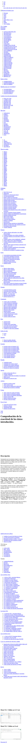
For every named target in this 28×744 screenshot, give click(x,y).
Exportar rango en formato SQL (11, 350)
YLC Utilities (7, 24)
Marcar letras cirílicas (9, 217)
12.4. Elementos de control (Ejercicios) (13, 601)
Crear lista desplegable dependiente (12, 276)
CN (13, 8)
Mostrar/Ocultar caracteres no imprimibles (13, 223)
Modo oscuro (7, 377)
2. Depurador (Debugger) (10, 578)
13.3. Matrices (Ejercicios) (10, 605)
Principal (6, 13)
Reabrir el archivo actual (9, 383)
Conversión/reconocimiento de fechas (12, 255)
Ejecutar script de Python (9, 399)
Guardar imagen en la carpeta (10, 313)
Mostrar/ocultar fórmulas (9, 295)
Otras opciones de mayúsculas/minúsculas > (14, 199)
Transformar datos (8, 407)
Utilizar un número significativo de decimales (14, 247)
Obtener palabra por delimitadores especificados (15, 213)
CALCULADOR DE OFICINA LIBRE (10, 641)
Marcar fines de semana (9, 260)
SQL (5, 18)
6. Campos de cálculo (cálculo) (11, 620)
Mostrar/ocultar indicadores (10, 308)
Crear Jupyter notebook (9, 354)
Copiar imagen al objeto (9, 312)
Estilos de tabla (4, 331)
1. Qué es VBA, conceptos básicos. (12, 577)
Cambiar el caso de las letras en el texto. (13, 536)
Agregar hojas (7, 321)
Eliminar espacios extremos (10, 204)
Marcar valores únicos (9, 268)
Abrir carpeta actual (8, 385)
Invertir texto (7, 222)
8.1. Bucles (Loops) (8, 589)
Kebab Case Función (9, 653)
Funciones (3, 27)
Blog (5, 21)
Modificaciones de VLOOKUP (8, 86)
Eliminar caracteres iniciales (10, 207)
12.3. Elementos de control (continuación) (13, 600)
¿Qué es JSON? (7, 671)
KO (20, 8)
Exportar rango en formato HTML (12, 352)
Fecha (2, 252)
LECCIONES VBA (5, 574)
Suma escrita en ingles (9, 646)
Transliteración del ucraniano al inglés (12, 540)
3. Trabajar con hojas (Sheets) (11, 580)
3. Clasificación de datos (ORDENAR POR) (14, 616)
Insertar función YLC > (9, 296)
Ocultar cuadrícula (8, 374)
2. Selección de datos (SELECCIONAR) (13, 615)
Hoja (2, 319)
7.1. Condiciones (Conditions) (11, 586)
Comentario (3, 299)
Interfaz (2, 370)
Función (10, 649)
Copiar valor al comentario (10, 301)
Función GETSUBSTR (9, 660)
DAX (5, 17)
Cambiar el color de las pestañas (11, 328)
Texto (2, 189)
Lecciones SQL (4, 611)
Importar (3, 337)
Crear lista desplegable (9, 275)
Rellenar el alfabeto (8, 220)
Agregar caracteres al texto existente (12, 212)
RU (4, 3)
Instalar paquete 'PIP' (8, 396)
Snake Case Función (8, 652)
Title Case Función (8, 657)
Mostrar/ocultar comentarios (10, 307)
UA (4, 1)
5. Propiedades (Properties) (10, 582)
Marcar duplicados (8, 271)
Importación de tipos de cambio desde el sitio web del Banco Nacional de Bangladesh (15, 644)
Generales (3, 29)
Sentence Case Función (9, 656)
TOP (2, 411)
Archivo (2, 381)
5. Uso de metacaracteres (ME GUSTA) (13, 619)
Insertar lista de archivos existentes (12, 387)
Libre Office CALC (8, 19)
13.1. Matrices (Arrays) (9, 603)
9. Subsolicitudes (8, 624)
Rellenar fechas (7, 263)
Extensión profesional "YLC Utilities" (13, 661)
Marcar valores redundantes (10, 272)
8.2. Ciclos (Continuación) (10, 590)
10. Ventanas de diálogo (9, 593)
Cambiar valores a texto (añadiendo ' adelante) (14, 239)
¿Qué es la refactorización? (10, 672)
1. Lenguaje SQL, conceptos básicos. (12, 613)
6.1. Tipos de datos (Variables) (11, 584)
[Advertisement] (14, 439)
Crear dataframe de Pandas (10, 353)
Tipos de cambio (4, 149)
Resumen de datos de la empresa (11, 368)
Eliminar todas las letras (9, 200)
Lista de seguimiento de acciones (11, 366)
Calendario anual (8, 362)
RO (24, 8)
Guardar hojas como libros (10, 324)
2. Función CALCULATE (10, 637)
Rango (2, 265)
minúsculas (6, 193)
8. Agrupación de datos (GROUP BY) (13, 623)
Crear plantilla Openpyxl (9, 356)
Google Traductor (8, 227)
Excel (5, 14)
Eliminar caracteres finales (10, 208)
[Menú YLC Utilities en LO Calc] (11, 723)
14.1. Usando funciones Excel (11, 607)
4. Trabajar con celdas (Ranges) (11, 581)
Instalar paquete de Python (10, 398)
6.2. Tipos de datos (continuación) (12, 585)
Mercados (3, 110)
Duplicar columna (8, 406)
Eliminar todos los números (10, 201)
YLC (5, 335)
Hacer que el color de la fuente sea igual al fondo (15, 283)
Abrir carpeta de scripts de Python (12, 392)
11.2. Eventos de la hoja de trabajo (12, 596)
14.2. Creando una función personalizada (13, 608)
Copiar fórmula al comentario (10, 303)
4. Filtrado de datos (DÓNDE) (11, 617)
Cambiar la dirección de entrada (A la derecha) (14, 375)
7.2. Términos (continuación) (10, 588)
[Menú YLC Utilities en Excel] (11, 739)
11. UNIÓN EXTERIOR (10, 627)
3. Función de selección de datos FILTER (13, 639)
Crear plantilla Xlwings (9, 357)
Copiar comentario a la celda (10, 304)
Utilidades (3, 188)
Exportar (3, 344)
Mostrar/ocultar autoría (9, 309)
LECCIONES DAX (5, 633)
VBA (5, 15)
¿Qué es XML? (7, 669)
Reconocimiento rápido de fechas (11, 258)
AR (11, 8)
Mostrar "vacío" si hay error (10, 292)
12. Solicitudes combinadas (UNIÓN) (12, 628)
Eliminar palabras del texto (10, 215)
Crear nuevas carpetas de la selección (12, 386)
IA (1, 137)
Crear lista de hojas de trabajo (10, 325)
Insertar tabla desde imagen (10, 341)
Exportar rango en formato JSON (11, 349)
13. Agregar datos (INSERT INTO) (12, 629)
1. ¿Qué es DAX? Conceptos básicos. (12, 636)
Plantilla (2, 360)
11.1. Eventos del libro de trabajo (11, 595)
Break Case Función (8, 655)
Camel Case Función (8, 651)
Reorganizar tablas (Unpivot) (10, 648)
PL (22, 8)
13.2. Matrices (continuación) (10, 604)
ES (4, 8)
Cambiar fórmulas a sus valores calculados (14, 235)
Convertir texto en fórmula (10, 291)
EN (4, 4)
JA (6, 8)
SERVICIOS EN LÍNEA (7, 533)
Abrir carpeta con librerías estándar (12, 394)
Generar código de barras (9, 316)
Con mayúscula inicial (9, 196)
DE (8, 8)
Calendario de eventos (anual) (11, 363)
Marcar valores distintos (9, 269)
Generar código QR (8, 315)
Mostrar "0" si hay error (9, 293)
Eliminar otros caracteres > (10, 203)
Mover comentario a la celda (10, 305)
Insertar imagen (7, 311)
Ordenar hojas (7, 323)
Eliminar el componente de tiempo (12, 259)
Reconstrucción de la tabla (10, 273)
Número (2, 230)
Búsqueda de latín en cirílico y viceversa (13, 539)
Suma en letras (4, 79)
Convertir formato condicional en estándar (13, 284)
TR (26, 8)
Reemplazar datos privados (10, 226)
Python (2, 390)
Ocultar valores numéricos (10, 248)
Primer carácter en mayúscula (10, 197)
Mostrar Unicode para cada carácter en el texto (14, 224)
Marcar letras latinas (8, 216)
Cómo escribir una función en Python (12, 664)
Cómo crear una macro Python (11, 663)
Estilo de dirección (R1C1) (10, 373)
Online (5, 22)
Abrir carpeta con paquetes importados (13, 395)
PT (15, 8)
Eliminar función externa (9, 408)
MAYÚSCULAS (8, 192)
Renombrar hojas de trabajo (10, 327)
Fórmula (3, 287)
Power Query (4, 402)
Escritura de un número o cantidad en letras (14, 250)
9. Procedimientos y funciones (11, 592)
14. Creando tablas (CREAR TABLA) (13, 631)
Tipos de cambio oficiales (10, 340)
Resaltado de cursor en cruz (10, 378)
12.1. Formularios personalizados (11, 597)
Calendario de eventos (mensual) (11, 365)
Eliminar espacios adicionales (10, 205)
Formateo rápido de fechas (10, 262)
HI (9, 8)
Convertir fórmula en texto (10, 289)
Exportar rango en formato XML (11, 347)
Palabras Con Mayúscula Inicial (11, 194)
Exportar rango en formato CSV (11, 346)
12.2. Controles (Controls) (10, 599)
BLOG (2, 667)
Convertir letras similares (9, 219)
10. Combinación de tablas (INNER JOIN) (14, 625)
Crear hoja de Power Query (10, 404)
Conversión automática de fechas (11, 256)
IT (18, 8)
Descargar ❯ (4, 742)
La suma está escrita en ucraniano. (12, 537)
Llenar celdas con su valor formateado (13, 240)
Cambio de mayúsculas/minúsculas (9, 96)
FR (17, 8)
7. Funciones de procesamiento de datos (13, 621)
